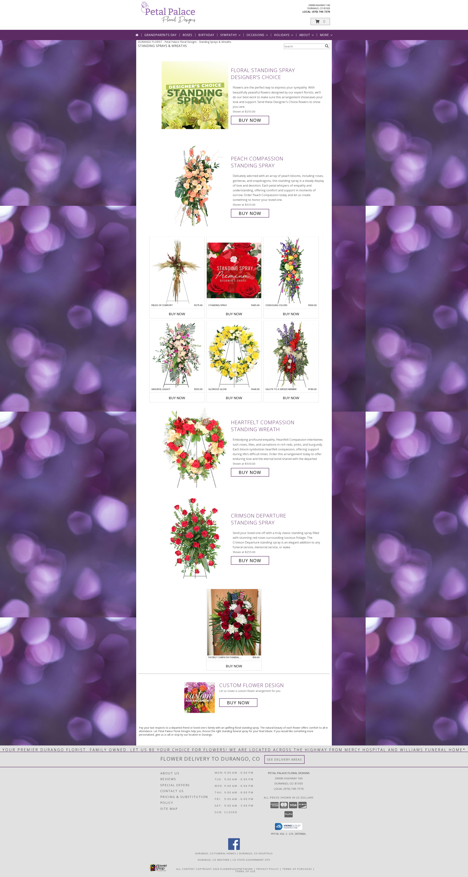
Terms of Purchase (297, 869)
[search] (327, 46)
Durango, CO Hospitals (256, 853)
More (324, 35)
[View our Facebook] (234, 849)
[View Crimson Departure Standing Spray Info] (195, 538)
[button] (320, 21)
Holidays (281, 35)
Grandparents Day (160, 35)
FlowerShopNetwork (236, 869)
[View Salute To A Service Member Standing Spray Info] (291, 354)
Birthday (206, 35)
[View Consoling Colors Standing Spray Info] (291, 270)
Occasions (255, 35)
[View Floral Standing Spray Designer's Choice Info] (195, 95)
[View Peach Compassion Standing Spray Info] (195, 186)
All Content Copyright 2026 (197, 869)
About (304, 35)
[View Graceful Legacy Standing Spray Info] (177, 354)
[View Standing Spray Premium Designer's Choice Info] (234, 270)
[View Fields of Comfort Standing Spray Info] (177, 270)
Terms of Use (245, 871)
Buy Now (250, 120)
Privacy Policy (267, 869)
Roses (187, 35)
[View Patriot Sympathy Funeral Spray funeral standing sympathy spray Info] (234, 622)
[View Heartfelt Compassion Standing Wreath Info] (195, 447)
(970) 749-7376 (321, 11)
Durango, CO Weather (213, 859)
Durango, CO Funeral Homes (215, 853)
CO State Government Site (251, 859)
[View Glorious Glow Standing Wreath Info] (234, 354)
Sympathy (228, 35)
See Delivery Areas (284, 759)
